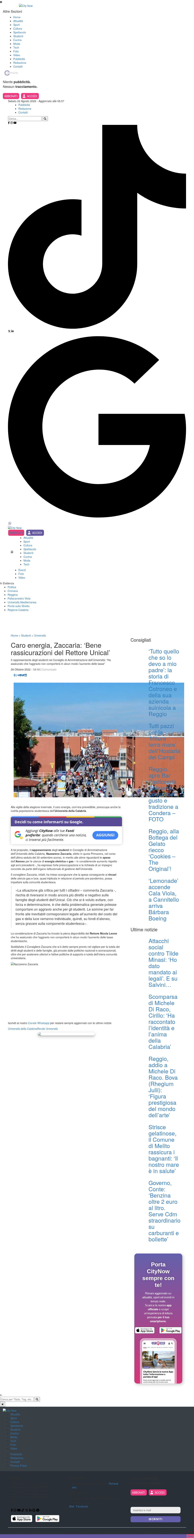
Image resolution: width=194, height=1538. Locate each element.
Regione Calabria (18, 610)
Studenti (18, 36)
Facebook (82, 1506)
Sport (16, 25)
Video (16, 55)
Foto (16, 51)
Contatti (18, 66)
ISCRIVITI (155, 1519)
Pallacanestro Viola (19, 598)
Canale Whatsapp (38, 1023)
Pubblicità (19, 59)
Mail (71, 1506)
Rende (41, 1029)
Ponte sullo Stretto (19, 606)
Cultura (17, 28)
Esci (190, 1536)
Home (16, 17)
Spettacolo (19, 32)
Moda (16, 44)
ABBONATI (10, 96)
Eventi (22, 570)
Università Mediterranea (22, 602)
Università (40, 635)
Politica (12, 587)
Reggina (13, 594)
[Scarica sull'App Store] (145, 1331)
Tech (16, 47)
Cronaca (13, 591)
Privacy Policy (18, 1465)
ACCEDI (32, 96)
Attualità (18, 21)
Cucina (17, 40)
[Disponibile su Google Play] (170, 1331)
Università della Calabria (22, 1029)
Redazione (19, 63)
